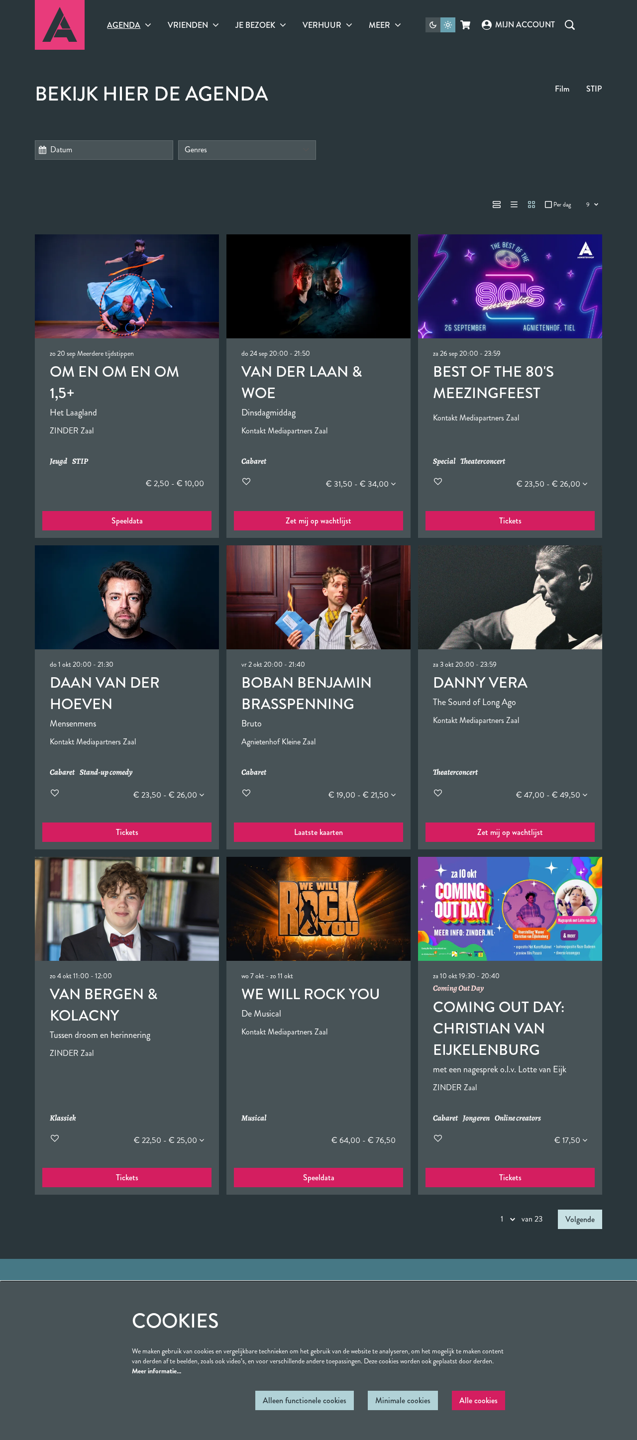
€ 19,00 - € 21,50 (359, 795)
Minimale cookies (402, 1400)
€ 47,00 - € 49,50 (549, 795)
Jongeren (476, 1118)
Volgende (580, 1219)
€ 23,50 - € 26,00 (549, 484)
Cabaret (253, 461)
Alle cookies (478, 1400)
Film (562, 89)
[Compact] (514, 204)
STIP (594, 89)
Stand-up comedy (106, 772)
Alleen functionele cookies (304, 1400)
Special (444, 461)
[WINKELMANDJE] (466, 24)
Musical (253, 1118)
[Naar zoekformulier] (570, 24)
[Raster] (531, 204)
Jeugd (58, 461)
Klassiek (63, 1118)
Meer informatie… (156, 1371)
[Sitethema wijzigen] (440, 24)
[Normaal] (496, 204)
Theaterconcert (482, 461)
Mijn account (524, 24)
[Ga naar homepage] (60, 25)
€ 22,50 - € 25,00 (166, 1140)
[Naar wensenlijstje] (246, 481)
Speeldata (127, 520)
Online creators (518, 1118)
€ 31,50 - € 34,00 (358, 484)
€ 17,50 (568, 1140)
